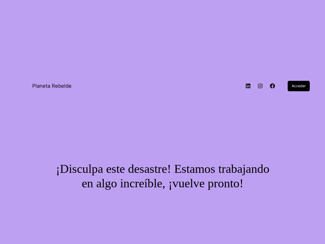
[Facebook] (272, 86)
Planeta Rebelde (52, 86)
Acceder (299, 86)
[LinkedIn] (248, 86)
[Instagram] (260, 86)
